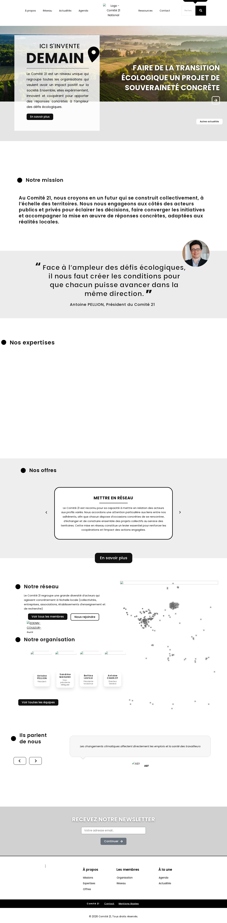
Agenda (83, 10)
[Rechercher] (200, 11)
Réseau (47, 10)
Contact (165, 10)
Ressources (146, 10)
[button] (46, 512)
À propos (30, 10)
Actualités (65, 10)
